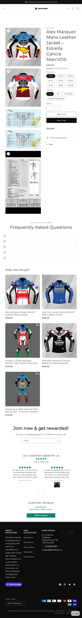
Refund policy (61, 611)
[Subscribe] (57, 440)
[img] (41, 458)
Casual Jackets (29, 557)
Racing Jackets (29, 547)
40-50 (51, 81)
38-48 (71, 76)
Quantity (49, 103)
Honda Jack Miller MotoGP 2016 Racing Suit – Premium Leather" (21, 410)
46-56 (51, 85)
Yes (50, 94)
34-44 (51, 76)
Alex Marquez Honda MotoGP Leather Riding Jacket (20, 313)
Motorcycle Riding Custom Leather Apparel (28, 611)
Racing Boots (28, 537)
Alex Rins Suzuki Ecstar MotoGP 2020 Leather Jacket (58, 313)
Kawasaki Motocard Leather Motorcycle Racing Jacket (56, 362)
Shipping (49, 68)
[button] (4, 8)
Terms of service (59, 613)
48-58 (61, 85)
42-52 (61, 81)
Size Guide (50, 128)
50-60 (71, 85)
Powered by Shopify (48, 611)
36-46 (61, 76)
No (58, 94)
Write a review (41, 515)
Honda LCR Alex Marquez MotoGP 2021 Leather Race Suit (21, 362)
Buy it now (61, 120)
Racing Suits (28, 552)
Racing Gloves (29, 542)
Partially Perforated (56, 99)
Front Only (68, 94)
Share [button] (51, 144)
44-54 (71, 81)
